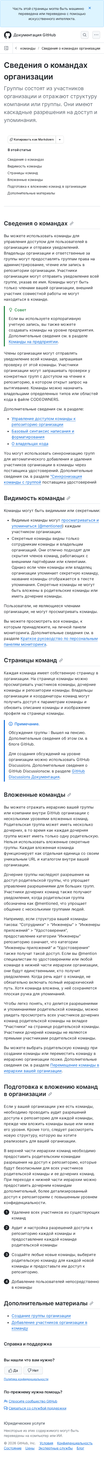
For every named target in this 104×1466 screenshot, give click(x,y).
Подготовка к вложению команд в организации (51, 1090)
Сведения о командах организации (71, 48)
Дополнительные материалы (46, 1303)
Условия (46, 1443)
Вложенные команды (34, 794)
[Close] (90, 8)
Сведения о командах (36, 223)
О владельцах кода (30, 443)
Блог (80, 1448)
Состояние (13, 1448)
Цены (30, 1448)
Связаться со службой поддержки (37, 1408)
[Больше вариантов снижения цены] (60, 139)
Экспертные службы (55, 1448)
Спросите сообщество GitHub (33, 1401)
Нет (35, 1370)
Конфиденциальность (75, 1443)
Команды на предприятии (33, 341)
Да (15, 1370)
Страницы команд (30, 660)
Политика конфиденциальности (26, 1379)
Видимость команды (34, 498)
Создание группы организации (41, 1315)
